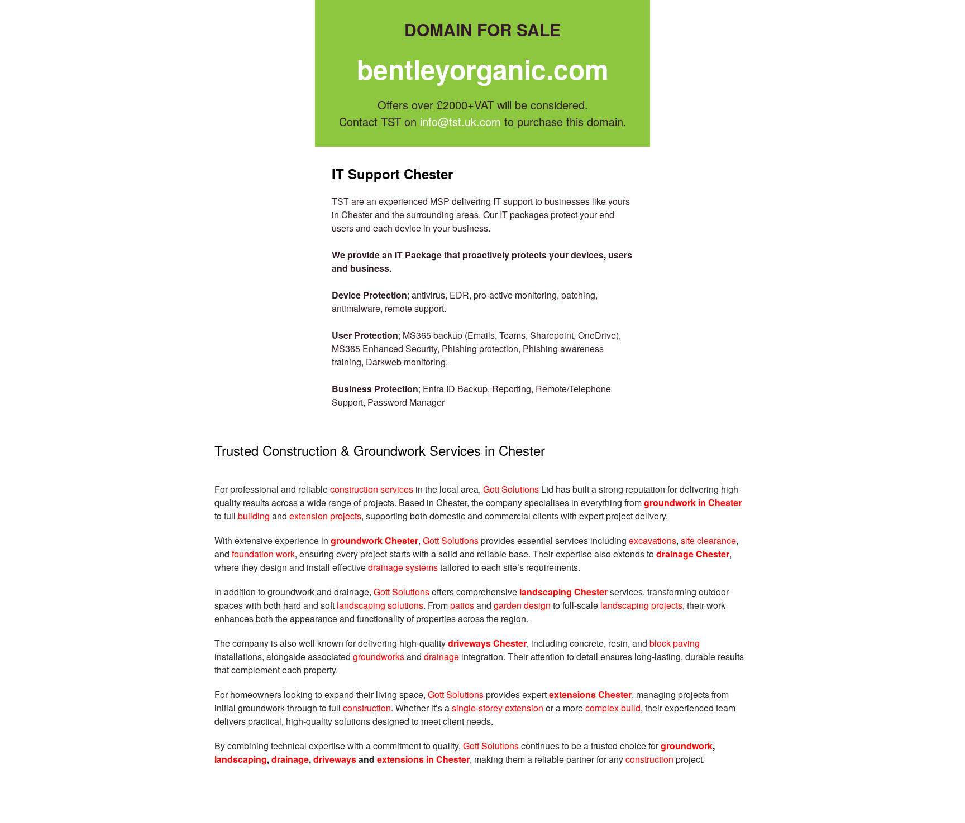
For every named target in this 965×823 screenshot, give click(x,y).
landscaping (240, 759)
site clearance (708, 540)
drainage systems (403, 567)
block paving (674, 643)
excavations (652, 540)
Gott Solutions (511, 489)
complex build (613, 707)
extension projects (325, 515)
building (254, 515)
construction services (371, 489)
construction (367, 707)
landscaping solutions (380, 605)
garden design (522, 605)
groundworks (380, 656)
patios (462, 605)
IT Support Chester (392, 173)
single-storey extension (497, 707)
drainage (441, 656)
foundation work (263, 553)
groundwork (687, 745)
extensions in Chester (423, 759)
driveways (334, 759)
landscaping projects (641, 605)
